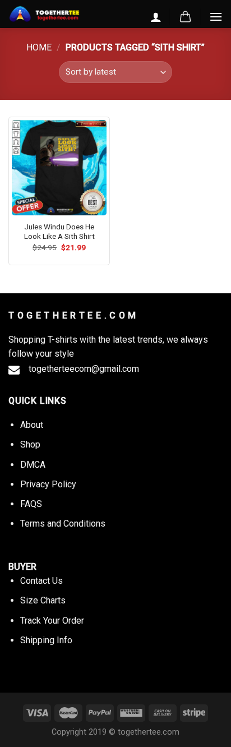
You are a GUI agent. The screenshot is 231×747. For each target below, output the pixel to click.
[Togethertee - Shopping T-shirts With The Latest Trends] (44, 14)
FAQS (31, 504)
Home (39, 47)
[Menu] (216, 16)
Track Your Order (52, 620)
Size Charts (43, 600)
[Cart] (185, 17)
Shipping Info (46, 640)
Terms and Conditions (62, 523)
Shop (30, 444)
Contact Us (41, 580)
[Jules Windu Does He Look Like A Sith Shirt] (59, 167)
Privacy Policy (48, 484)
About (31, 424)
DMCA (32, 464)
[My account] (155, 16)
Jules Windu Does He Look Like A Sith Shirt (59, 231)
